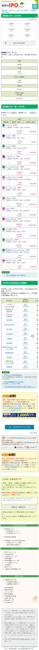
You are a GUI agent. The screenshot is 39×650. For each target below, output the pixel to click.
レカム (7, 208)
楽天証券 (9, 320)
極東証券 (9, 367)
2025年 (11, 24)
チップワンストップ (11, 177)
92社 (25, 309)
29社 (25, 333)
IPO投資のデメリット (13, 533)
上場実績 (7, 565)
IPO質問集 (20, 492)
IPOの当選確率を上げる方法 (13, 382)
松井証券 (9, 311)
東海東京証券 (9, 353)
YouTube (31, 447)
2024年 (27, 24)
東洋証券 (9, 357)
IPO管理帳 (8, 558)
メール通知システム (11, 563)
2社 (37, 334)
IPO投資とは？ (9, 529)
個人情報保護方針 (24, 648)
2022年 (27, 30)
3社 (25, 324)
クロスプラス (9, 239)
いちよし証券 (9, 363)
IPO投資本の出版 (10, 596)
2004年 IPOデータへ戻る (21, 427)
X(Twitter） (20, 447)
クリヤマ (8, 136)
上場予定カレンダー (11, 556)
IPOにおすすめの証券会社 (13, 375)
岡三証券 (9, 329)
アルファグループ (10, 219)
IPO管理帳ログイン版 (11, 560)
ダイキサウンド (10, 156)
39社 (37, 343)
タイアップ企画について (12, 410)
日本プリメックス (10, 260)
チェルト (8, 146)
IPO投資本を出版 (29, 442)
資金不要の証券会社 (13, 545)
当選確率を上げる (10, 580)
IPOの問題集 (8, 594)
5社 (37, 357)
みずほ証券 (9, 334)
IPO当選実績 (8, 587)
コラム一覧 (8, 592)
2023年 (11, 30)
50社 (25, 305)
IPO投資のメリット (13, 531)
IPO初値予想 (8, 554)
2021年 (11, 36)
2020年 (27, 36)
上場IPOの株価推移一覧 (12, 569)
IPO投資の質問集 (10, 537)
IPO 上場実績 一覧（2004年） (16, 275)
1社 (37, 338)
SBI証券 (9, 316)
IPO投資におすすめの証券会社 (14, 540)
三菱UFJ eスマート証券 (14, 406)
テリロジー (8, 125)
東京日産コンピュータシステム (15, 250)
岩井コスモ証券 (9, 324)
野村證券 (9, 343)
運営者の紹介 (9, 590)
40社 (25, 319)
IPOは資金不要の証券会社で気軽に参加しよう (19, 387)
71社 (25, 328)
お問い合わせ (9, 598)
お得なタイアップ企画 (14, 543)
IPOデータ (8, 567)
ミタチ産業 (8, 229)
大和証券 (9, 338)
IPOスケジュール (10, 552)
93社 (25, 314)
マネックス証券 (9, 306)
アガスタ (8, 198)
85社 (25, 342)
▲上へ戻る (33, 433)
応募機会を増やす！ (13, 584)
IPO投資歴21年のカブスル (23, 438)
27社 (25, 366)
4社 (25, 347)
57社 (25, 352)
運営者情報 (13, 648)
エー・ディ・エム (10, 187)
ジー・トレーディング (12, 167)
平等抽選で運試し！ (13, 582)
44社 (25, 361)
